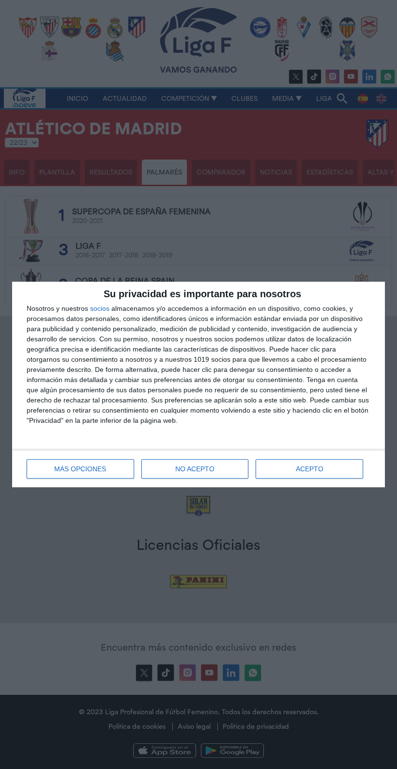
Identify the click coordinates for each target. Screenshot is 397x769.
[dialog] (198, 384)
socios (99, 308)
